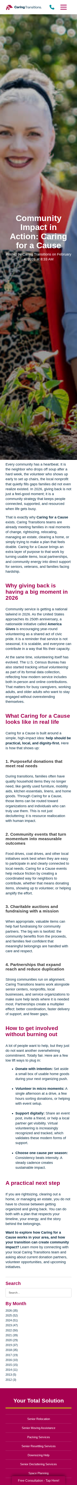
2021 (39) (12, 1335)
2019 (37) (12, 1345)
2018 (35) (12, 1350)
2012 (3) (11, 1379)
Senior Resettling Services (39, 1446)
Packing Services (38, 1437)
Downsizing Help (38, 1455)
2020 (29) (12, 1340)
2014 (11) (12, 1369)
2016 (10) (12, 1360)
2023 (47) (12, 1325)
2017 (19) (12, 1355)
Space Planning (38, 1473)
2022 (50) (12, 1330)
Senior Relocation (38, 1419)
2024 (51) (12, 1320)
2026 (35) (12, 1310)
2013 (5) (11, 1374)
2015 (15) (12, 1364)
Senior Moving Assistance (38, 1428)
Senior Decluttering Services (38, 1464)
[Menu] (63, 7)
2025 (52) (12, 1315)
